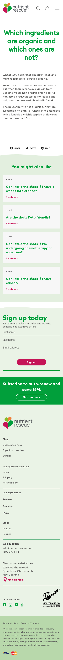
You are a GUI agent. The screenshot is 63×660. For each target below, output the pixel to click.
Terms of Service (30, 623)
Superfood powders (13, 450)
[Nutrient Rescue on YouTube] (16, 604)
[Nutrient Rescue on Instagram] (10, 604)
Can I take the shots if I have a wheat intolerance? (30, 189)
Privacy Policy (10, 623)
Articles (7, 528)
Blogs (6, 522)
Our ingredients (12, 492)
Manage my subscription (16, 466)
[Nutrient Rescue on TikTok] (22, 604)
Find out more (31, 397)
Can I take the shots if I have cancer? (29, 281)
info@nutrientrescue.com (18, 548)
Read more (12, 197)
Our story (8, 506)
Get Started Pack (12, 444)
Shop (6, 439)
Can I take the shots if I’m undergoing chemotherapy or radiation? (29, 248)
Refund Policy (10, 482)
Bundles (7, 455)
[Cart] (47, 8)
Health (9, 179)
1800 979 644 (11, 551)
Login (6, 472)
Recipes (7, 533)
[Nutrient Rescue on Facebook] (4, 604)
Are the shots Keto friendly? (28, 217)
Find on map (15, 579)
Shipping (7, 477)
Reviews (7, 499)
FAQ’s (6, 512)
